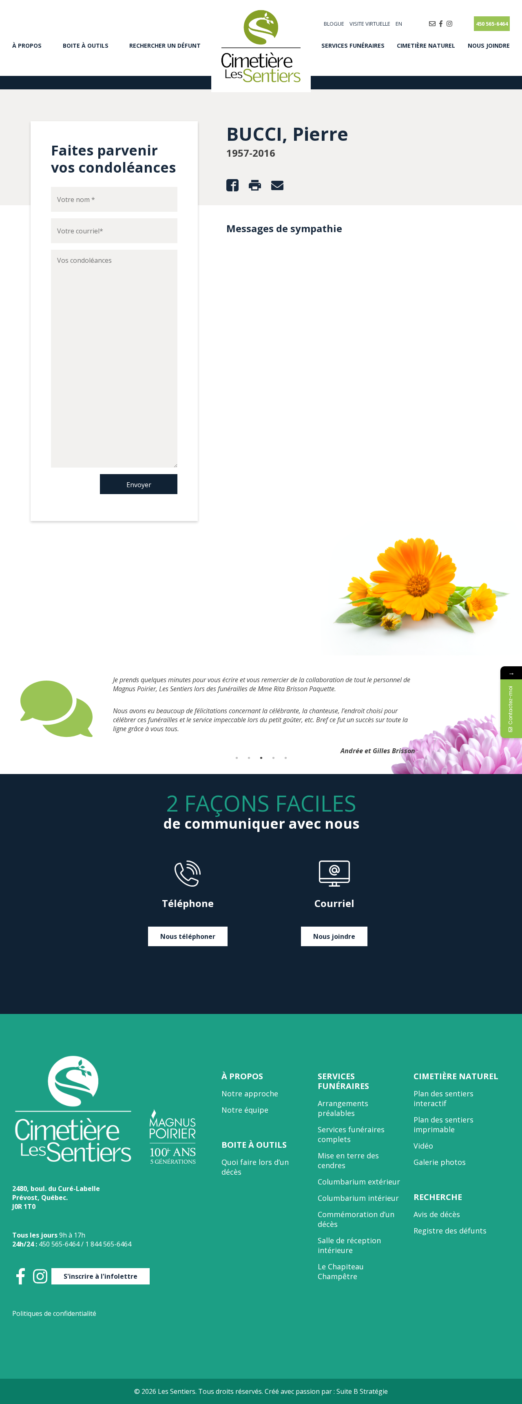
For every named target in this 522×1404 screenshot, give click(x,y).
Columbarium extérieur (359, 1182)
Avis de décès (437, 1214)
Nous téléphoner (187, 936)
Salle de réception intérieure (349, 1245)
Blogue (334, 23)
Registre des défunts (450, 1230)
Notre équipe (244, 1110)
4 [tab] (273, 758)
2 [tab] (249, 758)
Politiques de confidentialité (54, 1313)
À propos (27, 45)
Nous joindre (489, 45)
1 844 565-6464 (108, 1244)
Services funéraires (353, 45)
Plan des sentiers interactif (443, 1098)
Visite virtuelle (369, 23)
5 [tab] (285, 758)
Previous (14, 709)
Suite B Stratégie (362, 1391)
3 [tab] (261, 758)
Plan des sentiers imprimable (443, 1124)
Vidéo (423, 1146)
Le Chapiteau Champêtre (341, 1271)
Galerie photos (440, 1162)
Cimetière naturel (426, 45)
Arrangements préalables (343, 1108)
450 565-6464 (492, 23)
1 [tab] (236, 758)
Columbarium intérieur (358, 1198)
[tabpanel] (261, 689)
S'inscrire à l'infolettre (100, 1276)
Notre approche (249, 1093)
